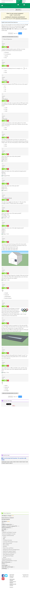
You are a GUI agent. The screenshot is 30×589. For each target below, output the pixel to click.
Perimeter (5, 546)
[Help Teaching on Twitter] (6, 575)
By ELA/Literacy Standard (8, 517)
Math (3, 530)
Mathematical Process (6, 559)
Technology (4, 568)
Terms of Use (12, 575)
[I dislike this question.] (8, 47)
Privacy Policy (12, 574)
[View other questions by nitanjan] (4, 200)
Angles (4, 537)
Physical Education (6, 562)
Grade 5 (17, 461)
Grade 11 (11, 463)
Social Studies (5, 565)
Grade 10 (7, 463)
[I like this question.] (6, 47)
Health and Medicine (6, 527)
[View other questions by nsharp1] (4, 306)
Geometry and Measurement (8, 535)
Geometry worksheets (21, 18)
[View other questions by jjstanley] (4, 154)
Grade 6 (20, 461)
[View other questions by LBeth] (4, 82)
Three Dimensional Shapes (8, 554)
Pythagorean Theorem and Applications (11, 549)
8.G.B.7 (5, 80)
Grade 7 (23, 461)
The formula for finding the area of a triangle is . (14, 68)
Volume (4, 557)
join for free (17, 15)
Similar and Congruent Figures (9, 551)
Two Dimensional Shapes (8, 555)
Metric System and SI (7, 543)
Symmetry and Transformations (9, 552)
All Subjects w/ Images (6, 515)
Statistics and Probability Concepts (9, 560)
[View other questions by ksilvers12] (4, 66)
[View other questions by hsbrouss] (4, 47)
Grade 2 (8, 461)
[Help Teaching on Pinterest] (3, 578)
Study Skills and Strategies (7, 566)
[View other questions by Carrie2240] (4, 101)
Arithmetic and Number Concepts (9, 532)
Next (20, 33)
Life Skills (4, 529)
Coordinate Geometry (7, 540)
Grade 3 (11, 461)
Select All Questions (7, 39)
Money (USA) (6, 544)
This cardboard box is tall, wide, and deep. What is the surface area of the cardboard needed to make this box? (14, 369)
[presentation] (22, 68)
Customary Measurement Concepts (10, 541)
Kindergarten (4, 461)
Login (11, 15)
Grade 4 (14, 461)
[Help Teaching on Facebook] (3, 575)
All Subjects (4, 521)
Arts (3, 522)
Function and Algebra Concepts (8, 533)
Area (4, 538)
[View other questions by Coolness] (4, 288)
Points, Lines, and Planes (8, 548)
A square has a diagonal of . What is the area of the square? (15, 84)
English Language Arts (7, 524)
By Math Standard (6, 519)
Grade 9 (3, 463)
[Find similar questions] (2, 47)
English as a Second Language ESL (9, 526)
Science (3, 563)
